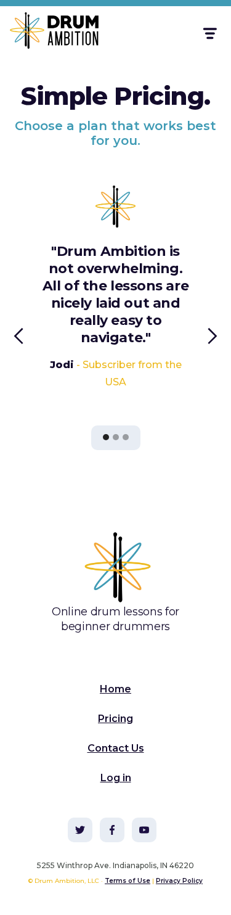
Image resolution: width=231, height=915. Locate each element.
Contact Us (115, 748)
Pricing (115, 718)
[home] (47, 33)
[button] (209, 33)
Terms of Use (127, 881)
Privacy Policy (179, 881)
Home (115, 689)
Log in (115, 778)
